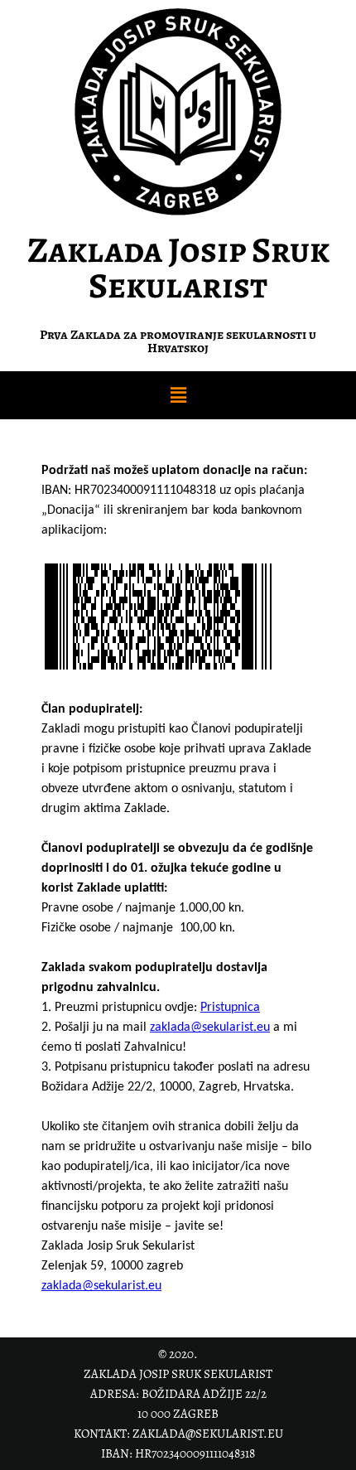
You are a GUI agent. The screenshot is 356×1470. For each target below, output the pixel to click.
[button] (178, 395)
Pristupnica (230, 1007)
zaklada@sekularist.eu (210, 1027)
